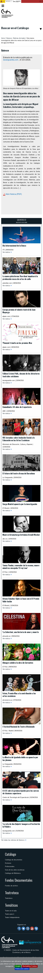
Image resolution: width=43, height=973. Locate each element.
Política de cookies (22, 969)
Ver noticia (6, 252)
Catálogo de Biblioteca (13, 873)
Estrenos (8, 863)
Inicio (3, 38)
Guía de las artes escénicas (14, 870)
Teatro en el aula (10, 911)
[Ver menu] (3, 5)
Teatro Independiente (12, 917)
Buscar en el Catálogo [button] (15, 28)
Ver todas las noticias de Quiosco (12, 840)
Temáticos (11, 905)
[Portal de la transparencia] (30, 942)
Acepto (17, 966)
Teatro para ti (9, 914)
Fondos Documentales (18, 880)
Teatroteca (12, 892)
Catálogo (10, 854)
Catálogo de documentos (13, 860)
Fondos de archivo (11, 886)
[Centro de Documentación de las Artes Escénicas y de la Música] (7, 13)
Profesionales (9, 866)
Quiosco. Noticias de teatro (15, 38)
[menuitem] (38, 6)
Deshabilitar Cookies (30, 966)
